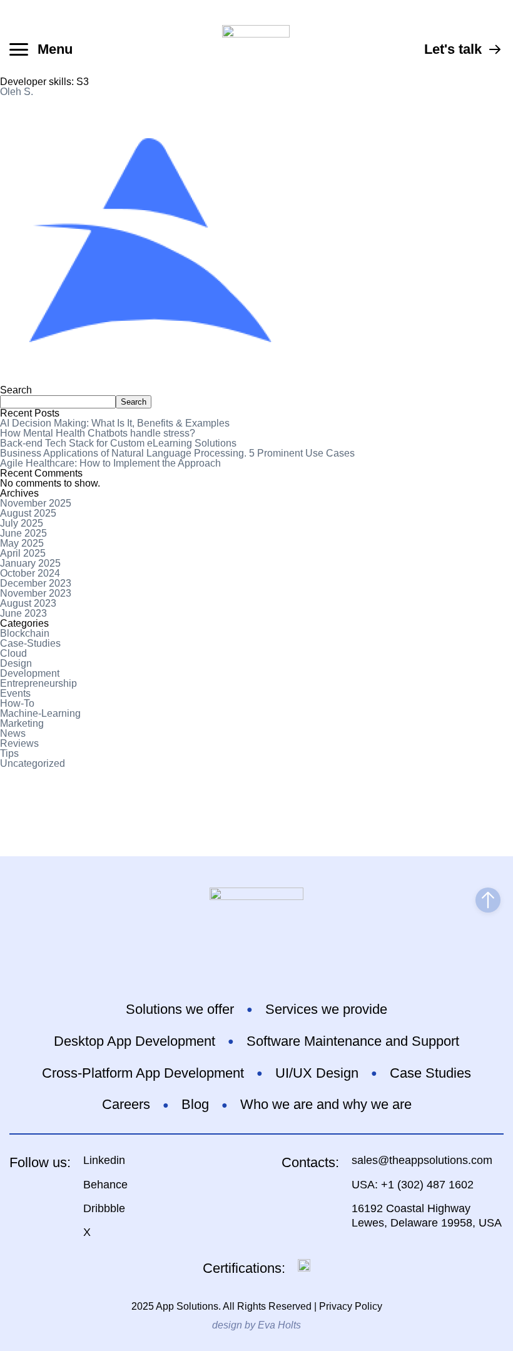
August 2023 (28, 603)
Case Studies (430, 1073)
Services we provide (326, 1009)
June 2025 (23, 533)
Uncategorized (32, 763)
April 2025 (23, 553)
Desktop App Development (134, 1041)
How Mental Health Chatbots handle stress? (97, 433)
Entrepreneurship (38, 683)
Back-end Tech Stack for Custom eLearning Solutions (118, 443)
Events (15, 693)
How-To (17, 703)
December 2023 (35, 583)
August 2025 (28, 513)
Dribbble (104, 1208)
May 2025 (22, 543)
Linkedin (104, 1160)
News (13, 733)
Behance (105, 1184)
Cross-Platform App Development (143, 1073)
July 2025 (21, 523)
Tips (9, 753)
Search (16, 390)
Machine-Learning (40, 713)
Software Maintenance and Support (352, 1041)
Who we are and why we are (326, 1104)
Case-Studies (30, 643)
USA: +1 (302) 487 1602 (413, 1184)
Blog (195, 1104)
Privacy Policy (350, 1306)
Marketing (22, 723)
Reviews (19, 743)
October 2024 (30, 573)
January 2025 (30, 563)
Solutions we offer (180, 1009)
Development (29, 673)
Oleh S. (16, 91)
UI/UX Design (316, 1073)
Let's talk (453, 49)
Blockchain (24, 633)
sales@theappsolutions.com (422, 1160)
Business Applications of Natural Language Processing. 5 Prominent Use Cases (177, 453)
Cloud (13, 653)
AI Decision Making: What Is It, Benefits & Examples (115, 423)
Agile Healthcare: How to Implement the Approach (110, 463)
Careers (126, 1104)
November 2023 (35, 593)
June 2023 (23, 613)
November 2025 (35, 503)
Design (16, 663)
